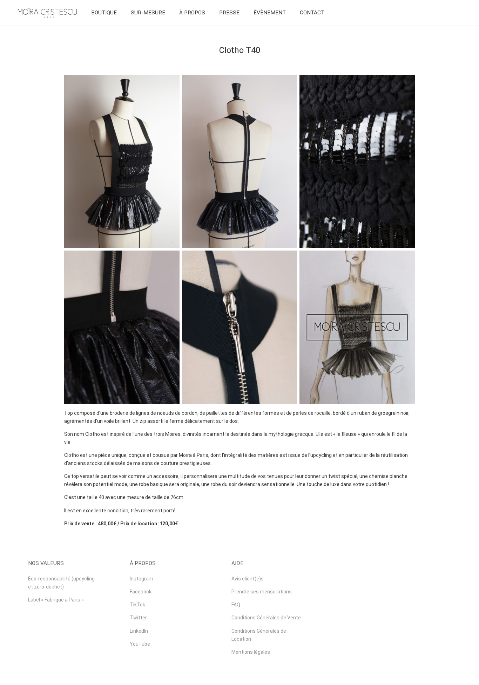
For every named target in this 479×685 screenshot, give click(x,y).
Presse (229, 12)
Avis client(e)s (247, 578)
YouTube (140, 644)
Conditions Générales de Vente (266, 617)
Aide (237, 563)
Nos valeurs (46, 563)
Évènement (270, 12)
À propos (192, 12)
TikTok (137, 604)
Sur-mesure (148, 12)
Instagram (141, 578)
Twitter (138, 617)
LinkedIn (139, 631)
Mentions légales (250, 652)
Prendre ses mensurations (261, 591)
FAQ (235, 604)
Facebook (140, 591)
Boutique (104, 12)
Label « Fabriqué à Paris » (56, 600)
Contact (312, 12)
